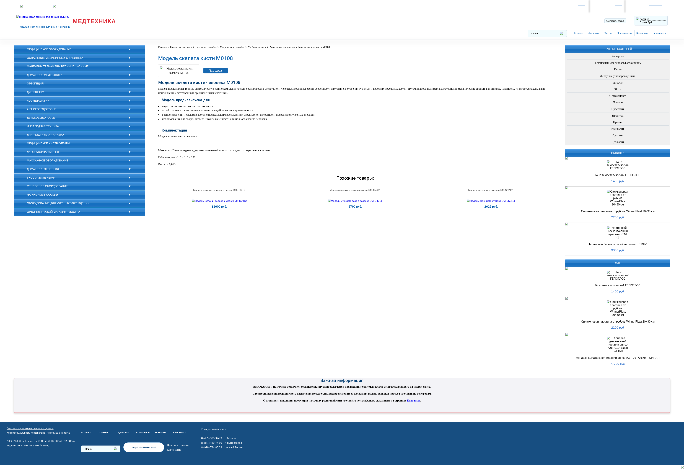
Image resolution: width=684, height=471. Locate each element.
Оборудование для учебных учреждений (58, 203)
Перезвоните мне (68, 6)
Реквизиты (659, 33)
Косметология (38, 100)
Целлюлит (618, 141)
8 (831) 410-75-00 (211, 442)
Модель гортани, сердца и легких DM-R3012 (219, 190)
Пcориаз (618, 102)
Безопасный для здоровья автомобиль (618, 62)
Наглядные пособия (42, 194)
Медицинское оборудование (49, 49)
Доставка (593, 33)
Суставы (618, 135)
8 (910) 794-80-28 (605, 8)
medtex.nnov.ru (29, 441)
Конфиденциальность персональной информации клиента (38, 432)
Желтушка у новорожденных (617, 76)
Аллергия (618, 56)
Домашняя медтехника (44, 74)
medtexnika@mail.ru (101, 6)
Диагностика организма (45, 134)
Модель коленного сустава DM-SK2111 (491, 190)
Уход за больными (41, 177)
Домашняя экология (43, 169)
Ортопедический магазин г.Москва (53, 211)
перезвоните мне (143, 447)
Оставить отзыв (615, 20)
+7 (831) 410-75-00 (642, 8)
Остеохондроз (617, 95)
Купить (219, 215)
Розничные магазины (37, 6)
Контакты (642, 33)
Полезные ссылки (178, 445)
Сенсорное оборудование (47, 186)
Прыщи (617, 122)
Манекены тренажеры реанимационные (58, 66)
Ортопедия (35, 83)
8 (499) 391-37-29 (569, 8)
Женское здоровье (41, 109)
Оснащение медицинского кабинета (55, 57)
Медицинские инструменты (48, 143)
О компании (624, 33)
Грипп (618, 69)
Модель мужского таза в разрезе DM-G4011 (355, 190)
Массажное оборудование (47, 160)
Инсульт (618, 82)
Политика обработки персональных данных (30, 428)
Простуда (617, 115)
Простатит (617, 108)
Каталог (579, 33)
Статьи (608, 33)
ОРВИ (618, 89)
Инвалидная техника (43, 126)
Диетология (36, 92)
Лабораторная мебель (44, 151)
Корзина (644, 18)
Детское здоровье (41, 117)
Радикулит (617, 128)
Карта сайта (174, 449)
